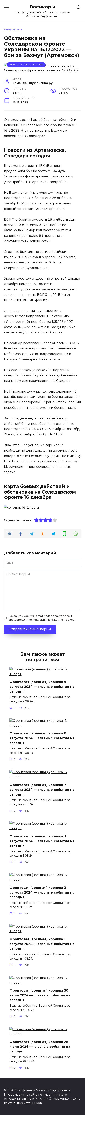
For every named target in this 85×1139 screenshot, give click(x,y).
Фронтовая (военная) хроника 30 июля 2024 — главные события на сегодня (39, 995)
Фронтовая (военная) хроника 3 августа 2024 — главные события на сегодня (41, 840)
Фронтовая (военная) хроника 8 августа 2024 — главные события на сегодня (41, 738)
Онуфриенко (13, 29)
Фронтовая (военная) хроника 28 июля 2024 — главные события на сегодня (39, 1046)
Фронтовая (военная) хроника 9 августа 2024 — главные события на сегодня (41, 686)
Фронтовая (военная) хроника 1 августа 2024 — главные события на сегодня (41, 943)
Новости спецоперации (26, 64)
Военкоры (42, 6)
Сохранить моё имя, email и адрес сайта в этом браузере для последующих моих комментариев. (41, 617)
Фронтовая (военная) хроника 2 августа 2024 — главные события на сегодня (41, 892)
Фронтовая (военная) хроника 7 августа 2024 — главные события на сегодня (41, 789)
